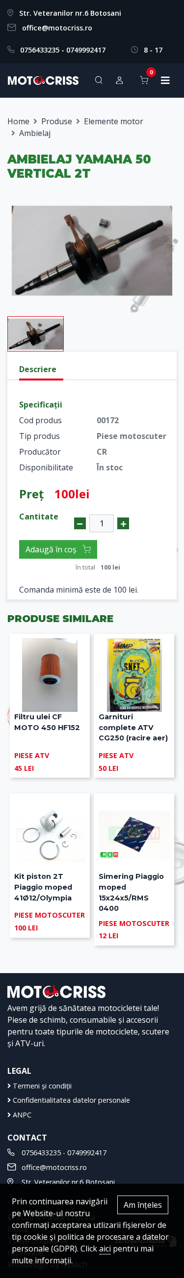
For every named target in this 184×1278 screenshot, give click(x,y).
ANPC (21, 1114)
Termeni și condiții (41, 1085)
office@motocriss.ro (57, 27)
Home (18, 121)
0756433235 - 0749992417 (62, 49)
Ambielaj (35, 133)
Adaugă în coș (52, 549)
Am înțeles (143, 1204)
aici (105, 1248)
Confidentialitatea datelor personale (70, 1100)
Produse (56, 121)
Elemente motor (113, 121)
